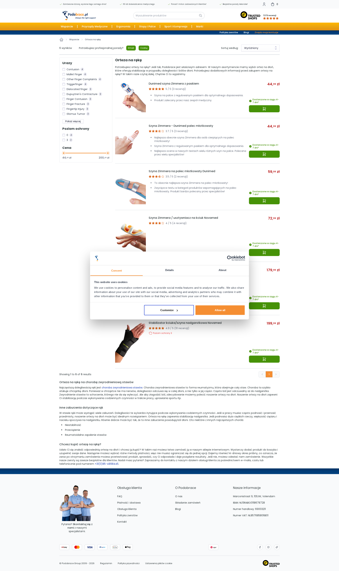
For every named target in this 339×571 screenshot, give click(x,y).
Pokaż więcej (73, 121)
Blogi (246, 32)
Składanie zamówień (187, 502)
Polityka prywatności (129, 563)
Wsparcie (74, 39)
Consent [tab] (116, 270)
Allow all (220, 310)
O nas (178, 496)
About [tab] (222, 269)
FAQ (119, 496)
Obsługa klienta (126, 509)
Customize (167, 310)
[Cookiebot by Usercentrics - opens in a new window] (229, 258)
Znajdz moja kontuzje (266, 32)
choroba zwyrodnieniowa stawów (122, 387)
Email (131, 47)
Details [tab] (169, 269)
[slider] (63, 153)
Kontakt (122, 522)
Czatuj (143, 47)
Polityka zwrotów (229, 32)
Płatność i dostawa (129, 502)
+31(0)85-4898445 (106, 464)
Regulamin (106, 563)
